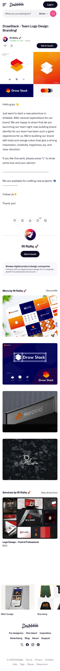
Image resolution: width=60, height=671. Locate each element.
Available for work (16, 41)
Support (45, 638)
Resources (42, 664)
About (35, 638)
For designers (16, 633)
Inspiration (45, 633)
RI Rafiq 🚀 (15, 37)
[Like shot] (5, 45)
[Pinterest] (38, 644)
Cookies (49, 659)
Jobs (14, 664)
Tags (22, 664)
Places (30, 664)
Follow (27, 41)
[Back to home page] (16, 5)
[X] (21, 644)
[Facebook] (27, 644)
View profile (51, 290)
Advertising (16, 638)
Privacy (38, 659)
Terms (29, 659)
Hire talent (31, 633)
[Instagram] (32, 644)
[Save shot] (11, 45)
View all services (49, 492)
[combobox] (20, 14)
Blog (27, 638)
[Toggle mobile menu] (4, 4)
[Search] (53, 13)
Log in (50, 4)
